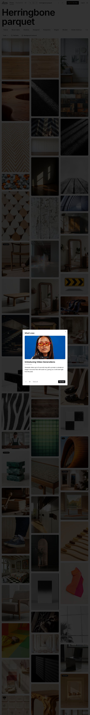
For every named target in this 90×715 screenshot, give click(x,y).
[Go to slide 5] (47, 357)
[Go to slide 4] (46, 357)
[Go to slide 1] (42, 357)
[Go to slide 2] (43, 357)
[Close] (66, 331)
